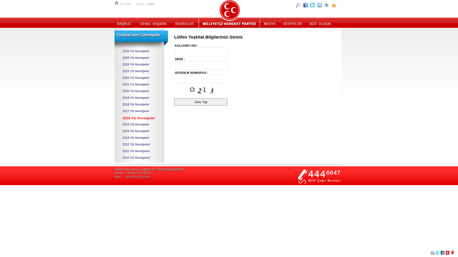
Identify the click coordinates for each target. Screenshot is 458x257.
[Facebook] (305, 5)
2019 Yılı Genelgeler (136, 97)
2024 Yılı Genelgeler (136, 64)
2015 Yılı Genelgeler (136, 124)
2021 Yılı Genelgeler (136, 84)
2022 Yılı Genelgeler (136, 77)
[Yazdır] (326, 5)
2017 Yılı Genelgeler (136, 111)
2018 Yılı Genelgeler (136, 104)
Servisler (292, 22)
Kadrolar (184, 22)
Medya (269, 22)
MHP (229, 22)
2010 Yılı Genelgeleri (136, 157)
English (150, 4)
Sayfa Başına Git (452, 253)
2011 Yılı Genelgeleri (136, 151)
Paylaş (447, 253)
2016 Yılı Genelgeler (139, 118)
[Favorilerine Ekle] (334, 5)
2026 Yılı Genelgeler (136, 51)
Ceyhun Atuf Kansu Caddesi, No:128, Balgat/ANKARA (149, 169)
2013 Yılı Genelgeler (136, 137)
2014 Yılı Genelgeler (136, 131)
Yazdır (432, 253)
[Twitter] (312, 5)
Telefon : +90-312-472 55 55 (132, 173)
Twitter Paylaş (437, 253)
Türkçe (140, 4)
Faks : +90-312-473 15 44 (132, 177)
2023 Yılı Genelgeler (136, 71)
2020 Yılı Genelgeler (136, 91)
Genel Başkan (153, 22)
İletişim (320, 22)
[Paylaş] (319, 5)
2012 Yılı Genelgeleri (136, 144)
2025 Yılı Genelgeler (136, 57)
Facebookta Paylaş (442, 253)
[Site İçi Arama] (298, 5)
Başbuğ (125, 22)
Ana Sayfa (116, 2)
